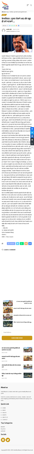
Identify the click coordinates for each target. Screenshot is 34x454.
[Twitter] (8, 440)
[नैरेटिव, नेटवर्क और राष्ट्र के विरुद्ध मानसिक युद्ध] (28, 375)
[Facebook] (3, 440)
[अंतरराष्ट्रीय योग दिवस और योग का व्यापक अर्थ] (28, 366)
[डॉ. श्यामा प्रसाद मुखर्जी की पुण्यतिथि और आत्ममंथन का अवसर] (28, 349)
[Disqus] (17, 272)
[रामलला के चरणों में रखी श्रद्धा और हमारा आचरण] (28, 358)
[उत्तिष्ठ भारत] (5, 5)
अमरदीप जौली (9, 29)
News (4, 14)
